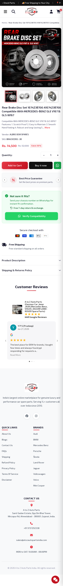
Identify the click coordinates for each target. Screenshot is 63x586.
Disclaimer (7, 479)
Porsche (37, 451)
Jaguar (36, 468)
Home (4, 23)
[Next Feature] (58, 180)
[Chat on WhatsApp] (57, 165)
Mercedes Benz (40, 445)
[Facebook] (27, 416)
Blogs (4, 439)
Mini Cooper (39, 485)
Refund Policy (8, 462)
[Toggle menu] (5, 12)
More (47, 127)
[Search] (13, 11)
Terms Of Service (10, 474)
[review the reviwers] (11, 335)
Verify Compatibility (34, 216)
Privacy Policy (8, 468)
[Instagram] (36, 416)
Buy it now (41, 165)
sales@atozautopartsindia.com (31, 540)
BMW (35, 439)
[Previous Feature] (5, 180)
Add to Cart (15, 165)
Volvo (36, 479)
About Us (6, 433)
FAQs (4, 451)
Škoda (36, 457)
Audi (35, 433)
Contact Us (7, 445)
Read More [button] (15, 355)
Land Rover (38, 462)
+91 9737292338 (31, 528)
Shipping (6, 457)
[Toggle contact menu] (55, 580)
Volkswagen (39, 474)
